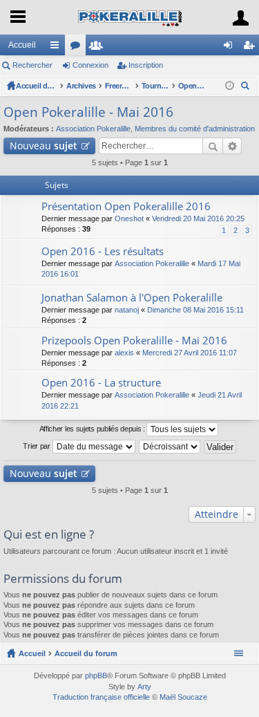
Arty (144, 686)
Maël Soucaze (183, 697)
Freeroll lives (119, 86)
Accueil (22, 45)
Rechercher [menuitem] (246, 87)
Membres (98, 47)
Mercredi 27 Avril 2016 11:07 (189, 352)
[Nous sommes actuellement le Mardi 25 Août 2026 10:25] (229, 86)
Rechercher (32, 65)
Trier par (37, 446)
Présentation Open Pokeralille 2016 (126, 206)
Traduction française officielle (101, 697)
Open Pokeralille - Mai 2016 (192, 86)
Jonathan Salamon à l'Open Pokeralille (131, 297)
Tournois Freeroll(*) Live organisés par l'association (155, 86)
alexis (124, 352)
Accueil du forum (36, 86)
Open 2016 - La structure (101, 382)
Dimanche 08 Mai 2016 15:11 (195, 310)
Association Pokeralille (93, 128)
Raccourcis (57, 47)
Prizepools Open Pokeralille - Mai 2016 (134, 340)
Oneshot (129, 218)
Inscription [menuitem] (251, 47)
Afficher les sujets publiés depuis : (93, 429)
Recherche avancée (232, 146)
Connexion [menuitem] (230, 47)
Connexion (90, 65)
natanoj (127, 310)
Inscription (145, 65)
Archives (81, 86)
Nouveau (43, 145)
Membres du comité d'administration (195, 128)
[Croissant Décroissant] (170, 447)
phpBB (96, 675)
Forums (78, 47)
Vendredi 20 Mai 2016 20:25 (198, 218)
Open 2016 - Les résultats (102, 251)
